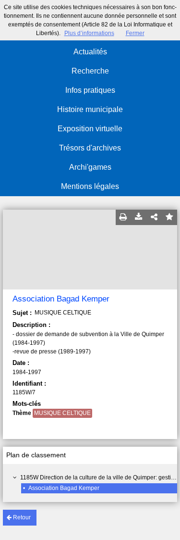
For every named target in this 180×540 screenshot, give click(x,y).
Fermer (135, 33)
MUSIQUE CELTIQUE (62, 413)
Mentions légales (90, 186)
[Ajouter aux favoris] (169, 217)
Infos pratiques (90, 90)
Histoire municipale (90, 109)
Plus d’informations (89, 33)
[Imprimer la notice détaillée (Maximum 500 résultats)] (123, 217)
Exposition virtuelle (90, 129)
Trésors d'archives (90, 148)
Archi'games (90, 167)
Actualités (90, 52)
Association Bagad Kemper (63, 488)
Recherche (90, 71)
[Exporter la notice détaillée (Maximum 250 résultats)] (138, 217)
